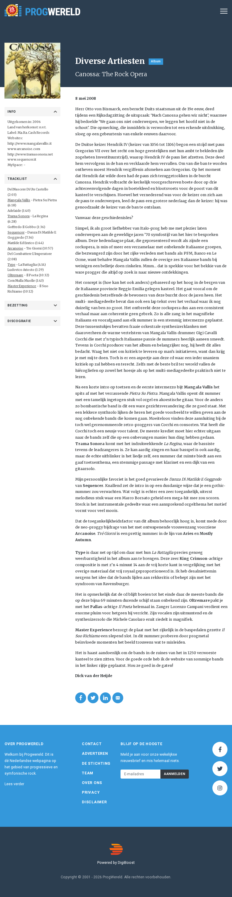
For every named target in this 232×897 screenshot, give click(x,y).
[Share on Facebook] (80, 697)
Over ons (92, 783)
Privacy (91, 792)
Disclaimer (94, 802)
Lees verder (14, 784)
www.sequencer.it (22, 160)
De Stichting (96, 763)
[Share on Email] (117, 697)
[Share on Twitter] (93, 697)
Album (156, 61)
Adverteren (95, 753)
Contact (92, 744)
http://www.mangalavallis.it (30, 144)
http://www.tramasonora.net (30, 154)
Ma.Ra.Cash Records (34, 133)
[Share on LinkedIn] (105, 697)
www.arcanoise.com (24, 149)
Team (87, 773)
